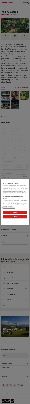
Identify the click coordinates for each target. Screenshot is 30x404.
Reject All (15, 212)
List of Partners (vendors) (9, 207)
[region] (15, 202)
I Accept (15, 216)
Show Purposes (15, 221)
